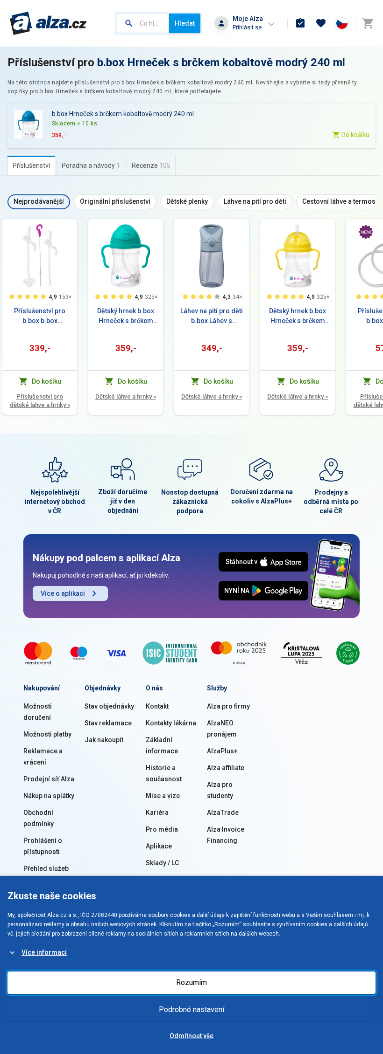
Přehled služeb (46, 868)
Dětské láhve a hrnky (125, 396)
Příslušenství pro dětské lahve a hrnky (40, 400)
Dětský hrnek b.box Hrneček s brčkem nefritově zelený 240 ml (125, 316)
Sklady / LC (162, 863)
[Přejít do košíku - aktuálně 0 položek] (367, 23)
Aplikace (159, 846)
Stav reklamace (108, 723)
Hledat (185, 23)
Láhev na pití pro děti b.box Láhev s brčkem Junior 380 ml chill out (211, 316)
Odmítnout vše (191, 1036)
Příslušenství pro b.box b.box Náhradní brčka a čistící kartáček (40, 316)
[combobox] (143, 23)
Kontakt (157, 706)
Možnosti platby (47, 734)
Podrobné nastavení (191, 1009)
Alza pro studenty (220, 790)
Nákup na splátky (48, 795)
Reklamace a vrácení (43, 756)
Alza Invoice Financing (225, 835)
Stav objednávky (109, 706)
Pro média (162, 829)
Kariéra (157, 812)
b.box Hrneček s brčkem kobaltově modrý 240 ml (221, 62)
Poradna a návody (91, 165)
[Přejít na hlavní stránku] (48, 23)
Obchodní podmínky (38, 818)
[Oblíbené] (320, 23)
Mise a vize (163, 795)
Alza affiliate (225, 768)
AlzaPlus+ (222, 751)
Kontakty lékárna (171, 723)
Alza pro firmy (228, 706)
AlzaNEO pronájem (222, 728)
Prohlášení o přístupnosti (42, 846)
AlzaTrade (223, 812)
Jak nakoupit (104, 740)
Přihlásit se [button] (247, 27)
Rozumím (191, 982)
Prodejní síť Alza (48, 779)
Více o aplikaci (63, 593)
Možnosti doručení (37, 712)
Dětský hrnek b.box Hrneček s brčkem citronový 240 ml (297, 316)
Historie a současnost (164, 773)
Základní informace (162, 745)
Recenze (151, 165)
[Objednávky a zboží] (300, 23)
